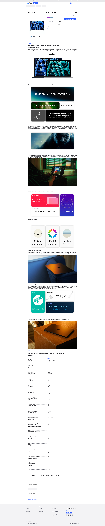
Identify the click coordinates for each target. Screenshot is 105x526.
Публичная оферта (55, 515)
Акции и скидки (28, 511)
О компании (73, 0)
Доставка (56, 0)
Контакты (66, 0)
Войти (78, 0)
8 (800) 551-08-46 (34, 0)
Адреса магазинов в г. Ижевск (70, 510)
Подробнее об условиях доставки (32, 499)
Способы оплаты (41, 511)
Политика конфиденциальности (56, 514)
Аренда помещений (55, 511)
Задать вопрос (69, 512)
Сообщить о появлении (70, 19)
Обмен (69, 0)
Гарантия (59, 0)
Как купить (40, 508)
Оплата (63, 0)
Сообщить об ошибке (30, 472)
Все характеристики (50, 28)
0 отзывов (33, 15)
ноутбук (49, 358)
